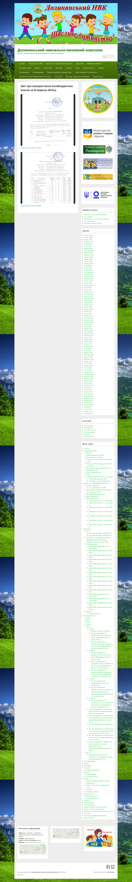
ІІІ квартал (92, 679)
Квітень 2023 (88, 307)
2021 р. (88, 620)
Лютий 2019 (87, 387)
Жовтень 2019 (88, 376)
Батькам (69, 68)
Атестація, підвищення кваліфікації (78, 76)
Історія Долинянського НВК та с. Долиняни (99, 477)
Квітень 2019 (88, 383)
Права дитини (90, 783)
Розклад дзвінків (38, 72)
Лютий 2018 (87, 407)
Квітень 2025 (88, 261)
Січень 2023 (87, 313)
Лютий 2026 (87, 244)
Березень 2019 (88, 385)
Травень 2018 (88, 400)
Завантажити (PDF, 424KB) (31, 148)
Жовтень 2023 (88, 296)
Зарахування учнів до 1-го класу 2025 (100, 501)
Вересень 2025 (88, 255)
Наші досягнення (89, 68)
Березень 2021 (88, 346)
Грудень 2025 (88, 248)
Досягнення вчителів (92, 798)
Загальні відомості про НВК (95, 455)
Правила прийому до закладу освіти (59, 72)
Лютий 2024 (87, 287)
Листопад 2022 (88, 318)
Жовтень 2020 (88, 357)
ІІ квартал (92, 650)
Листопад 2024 (88, 272)
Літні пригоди (88, 217)
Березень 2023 (88, 309)
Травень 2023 (88, 305)
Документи (80, 63)
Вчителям (59, 68)
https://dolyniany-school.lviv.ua (34, 842)
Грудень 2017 (88, 411)
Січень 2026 (87, 246)
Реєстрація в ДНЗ (25, 68)
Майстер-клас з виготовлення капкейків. (96, 219)
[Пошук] (103, 56)
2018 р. (88, 627)
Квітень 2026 (88, 240)
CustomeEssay (88, 426)
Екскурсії (87, 434)
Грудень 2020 (88, 353)
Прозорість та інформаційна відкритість (59, 63)
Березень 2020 (88, 366)
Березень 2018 (88, 405)
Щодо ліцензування (92, 496)
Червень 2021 (88, 340)
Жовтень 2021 (88, 333)
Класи (88, 474)
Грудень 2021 (88, 329)
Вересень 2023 (88, 298)
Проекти (101, 68)
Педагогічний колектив (93, 472)
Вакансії (37, 68)
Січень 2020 (87, 370)
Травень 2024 (88, 281)
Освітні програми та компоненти (86, 72)
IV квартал (92, 698)
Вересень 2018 (88, 398)
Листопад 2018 (88, 394)
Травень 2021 (88, 342)
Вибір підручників (91, 544)
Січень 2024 (87, 290)
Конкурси (89, 789)
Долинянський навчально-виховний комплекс (60, 49)
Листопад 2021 (88, 331)
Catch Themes (109, 872)
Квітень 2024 (88, 283)
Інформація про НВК (35, 63)
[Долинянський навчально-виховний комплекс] (66, 43)
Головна (22, 63)
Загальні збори (98, 76)
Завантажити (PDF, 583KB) (31, 205)
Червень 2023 (88, 303)
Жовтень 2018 (88, 396)
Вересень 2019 (88, 379)
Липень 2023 (88, 300)
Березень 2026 (88, 242)
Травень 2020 (88, 361)
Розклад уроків (24, 72)
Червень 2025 (88, 257)
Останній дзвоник (89, 221)
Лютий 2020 (87, 368)
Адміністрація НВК (92, 470)
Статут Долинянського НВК (97, 488)
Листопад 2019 (88, 374)
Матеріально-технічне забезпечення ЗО (98, 468)
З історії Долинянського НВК (98, 479)
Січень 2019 (87, 390)
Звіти (88, 531)
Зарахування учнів (92, 498)
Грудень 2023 (88, 292)
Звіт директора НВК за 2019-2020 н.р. (100, 533)
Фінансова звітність (94, 63)
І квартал (91, 629)
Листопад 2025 (88, 251)
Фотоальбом (48, 68)
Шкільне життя (88, 436)
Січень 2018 (87, 409)
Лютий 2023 (87, 311)
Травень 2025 (88, 259)
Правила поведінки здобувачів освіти (98, 781)
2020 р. (88, 622)
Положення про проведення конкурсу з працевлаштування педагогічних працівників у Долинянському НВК (98, 540)
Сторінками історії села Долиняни (99, 481)
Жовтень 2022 (88, 320)
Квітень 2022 (88, 324)
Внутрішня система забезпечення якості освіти (35, 76)
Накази (88, 611)
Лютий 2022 (87, 327)
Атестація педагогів (90, 430)
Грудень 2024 (88, 270)
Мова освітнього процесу (94, 457)
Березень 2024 (88, 285)
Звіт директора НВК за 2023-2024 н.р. (100, 535)
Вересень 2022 (88, 322)
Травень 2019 (88, 381)
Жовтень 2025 (88, 253)
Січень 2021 (87, 350)
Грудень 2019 (88, 372)
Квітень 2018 (88, 403)
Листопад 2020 (88, 355)
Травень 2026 (88, 237)
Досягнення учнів (91, 796)
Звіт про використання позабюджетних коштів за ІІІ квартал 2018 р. (100, 683)
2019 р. (88, 624)
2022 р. (88, 618)
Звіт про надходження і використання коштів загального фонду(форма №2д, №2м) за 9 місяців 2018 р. (101, 711)
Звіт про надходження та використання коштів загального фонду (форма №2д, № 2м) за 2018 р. (101, 737)
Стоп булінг (58, 76)
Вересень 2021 (88, 335)
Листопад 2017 (88, 413)
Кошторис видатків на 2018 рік (100, 631)
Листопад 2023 (88, 294)
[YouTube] (112, 867)
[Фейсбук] (108, 867)
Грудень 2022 (88, 316)
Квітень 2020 (88, 363)
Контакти (89, 453)
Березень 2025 (88, 264)
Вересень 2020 (88, 359)
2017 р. (88, 753)
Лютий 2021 (87, 348)
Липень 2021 (88, 337)
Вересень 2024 (88, 277)
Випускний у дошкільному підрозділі (95, 214)
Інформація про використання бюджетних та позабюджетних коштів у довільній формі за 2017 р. (101, 757)
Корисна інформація (92, 770)
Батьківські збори (89, 432)
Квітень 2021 (88, 344)
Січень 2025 (87, 268)
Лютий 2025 (87, 266)
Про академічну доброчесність (96, 494)
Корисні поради (91, 774)
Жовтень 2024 (88, 274)
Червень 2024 (88, 279)
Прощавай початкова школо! (93, 223)
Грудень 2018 (88, 392)
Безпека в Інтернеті (92, 792)
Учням (77, 68)
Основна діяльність (95, 614)
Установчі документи (92, 485)
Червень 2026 (88, 235)
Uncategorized (88, 428)
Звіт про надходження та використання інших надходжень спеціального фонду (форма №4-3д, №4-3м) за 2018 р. (101, 731)
